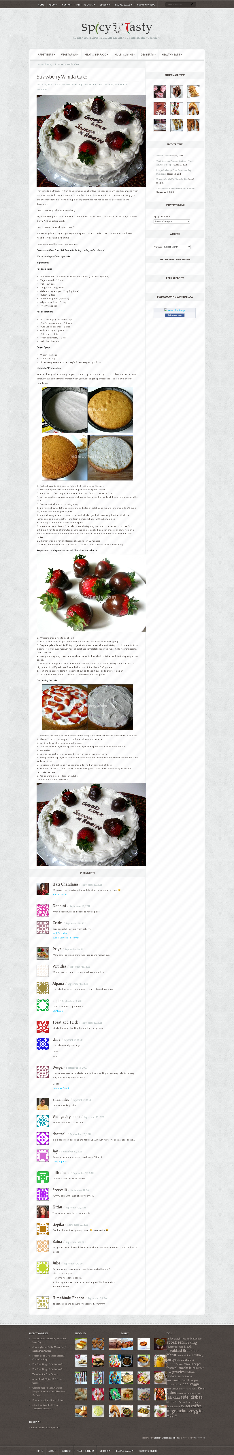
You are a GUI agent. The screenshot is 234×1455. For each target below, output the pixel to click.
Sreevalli (59, 1189)
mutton (178, 1384)
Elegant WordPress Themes (167, 1437)
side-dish (173, 1397)
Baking (48, 64)
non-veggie (191, 1384)
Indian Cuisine (59, 894)
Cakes (179, 1355)
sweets (186, 1406)
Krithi (57, 923)
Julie (56, 1263)
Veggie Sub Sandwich (52, 1364)
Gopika (58, 1224)
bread (180, 1346)
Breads (188, 1346)
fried (192, 1368)
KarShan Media (36, 1427)
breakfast (174, 1350)
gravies (178, 1371)
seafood (198, 1393)
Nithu (50, 84)
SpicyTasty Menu (162, 216)
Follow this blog (174, 315)
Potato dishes (191, 1389)
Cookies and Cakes (93, 84)
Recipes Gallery (123, 4)
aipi (55, 1000)
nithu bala (60, 1172)
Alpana (58, 983)
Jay (55, 1151)
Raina (57, 1241)
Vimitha (59, 966)
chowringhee (38, 1347)
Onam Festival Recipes (175, 1388)
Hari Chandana (65, 884)
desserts (187, 1359)
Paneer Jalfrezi (163, 155)
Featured (119, 84)
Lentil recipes (190, 1380)
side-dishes (192, 1397)
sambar (180, 1393)
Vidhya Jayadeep (66, 1116)
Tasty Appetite (59, 1161)
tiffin (197, 1406)
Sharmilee (60, 1099)
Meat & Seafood (96, 54)
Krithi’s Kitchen (60, 933)
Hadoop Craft (52, 1427)
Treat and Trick (65, 1022)
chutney (197, 1355)
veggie (195, 1410)
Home (41, 4)
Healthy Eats (172, 54)
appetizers (175, 1342)
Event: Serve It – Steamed (66, 937)
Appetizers (46, 54)
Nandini (59, 905)
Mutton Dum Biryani (48, 1374)
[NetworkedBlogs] (174, 310)
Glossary (105, 4)
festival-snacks (177, 1368)
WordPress (199, 1437)
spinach (177, 1407)
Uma (56, 1039)
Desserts (148, 54)
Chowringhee (38, 1387)
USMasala (57, 1010)
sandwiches (189, 1393)
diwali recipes (192, 1364)
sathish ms (37, 1355)
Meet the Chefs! (85, 4)
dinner (171, 1363)
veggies (172, 1415)
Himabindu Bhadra (68, 1297)
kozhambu (173, 1380)
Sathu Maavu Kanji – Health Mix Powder (175, 188)
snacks (172, 1401)
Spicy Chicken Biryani (53, 1400)
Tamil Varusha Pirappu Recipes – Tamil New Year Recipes (48, 1391)
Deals (177, 1360)
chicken (186, 1355)
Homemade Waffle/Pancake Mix (172, 179)
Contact (67, 4)
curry (170, 1359)
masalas (170, 1384)
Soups (182, 1402)
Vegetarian (69, 54)
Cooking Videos (146, 4)
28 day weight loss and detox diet (184, 1338)
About (53, 4)
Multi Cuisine (124, 54)
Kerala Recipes (185, 1376)
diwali (180, 1364)
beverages (171, 1346)
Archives (158, 246)
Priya (56, 949)
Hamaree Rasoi (60, 1088)
